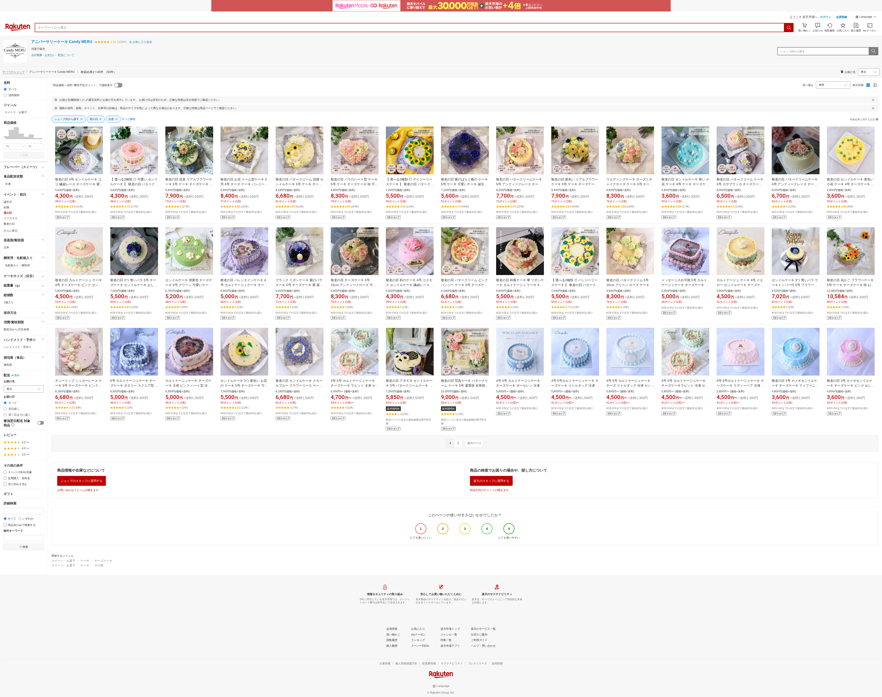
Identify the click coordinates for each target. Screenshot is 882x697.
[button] (865, 17)
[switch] (40, 423)
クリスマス (10, 218)
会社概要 (36, 55)
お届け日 (9, 396)
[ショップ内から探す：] (873, 51)
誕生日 (8, 201)
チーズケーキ (103, 560)
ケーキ (84, 560)
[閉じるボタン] (873, 100)
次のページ (474, 443)
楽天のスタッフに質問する (491, 481)
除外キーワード (13, 530)
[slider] (4, 139)
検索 (25, 155)
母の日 (8, 212)
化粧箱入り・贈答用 (17, 265)
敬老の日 (9, 223)
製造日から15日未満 (16, 329)
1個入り (9, 302)
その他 (98, 565)
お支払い (50, 55)
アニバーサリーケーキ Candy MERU (61, 42)
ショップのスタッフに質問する (81, 481)
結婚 (6, 207)
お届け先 (9, 381)
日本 (6, 247)
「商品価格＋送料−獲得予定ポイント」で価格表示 (81, 85)
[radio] (5, 89)
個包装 (8, 364)
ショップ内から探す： (794, 51)
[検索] (789, 27)
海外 (17, 375)
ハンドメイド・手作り (17, 347)
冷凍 (8, 183)
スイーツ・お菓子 (63, 560)
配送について (66, 55)
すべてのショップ (14, 71)
